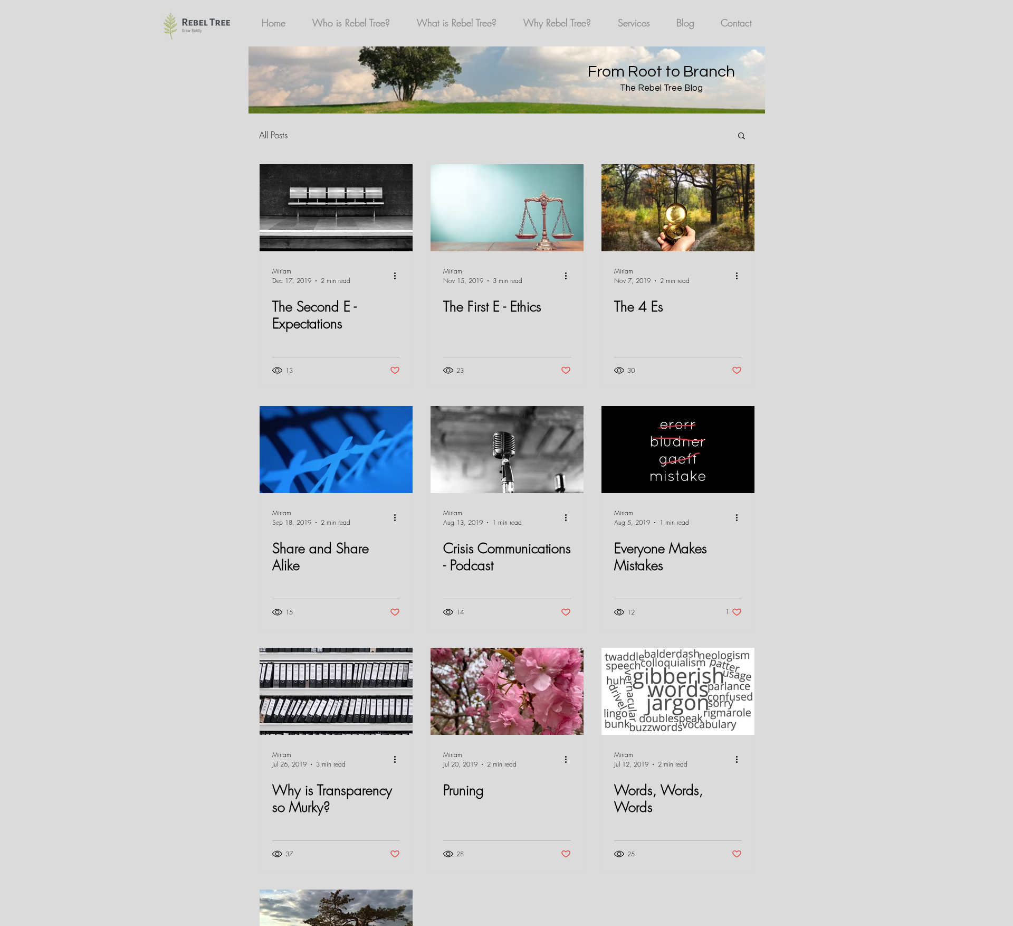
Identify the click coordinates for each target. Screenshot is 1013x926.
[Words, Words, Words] (677, 691)
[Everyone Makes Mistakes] (677, 449)
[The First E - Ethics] (507, 207)
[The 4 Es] (677, 207)
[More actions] (398, 275)
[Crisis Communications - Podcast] (507, 449)
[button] (742, 136)
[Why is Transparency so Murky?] (336, 691)
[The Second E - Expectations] (336, 207)
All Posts (273, 135)
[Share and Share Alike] (336, 449)
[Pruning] (507, 691)
